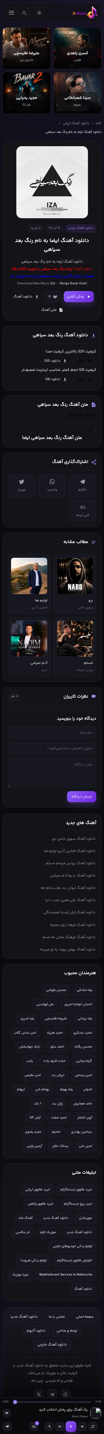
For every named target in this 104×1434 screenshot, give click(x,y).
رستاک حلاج (60, 1146)
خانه (99, 123)
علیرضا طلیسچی (56, 1018)
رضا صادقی (84, 990)
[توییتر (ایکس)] (39, 1394)
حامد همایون (82, 1103)
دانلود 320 (52, 361)
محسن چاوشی (56, 990)
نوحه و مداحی (67, 1331)
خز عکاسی (23, 1232)
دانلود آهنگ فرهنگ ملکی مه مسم (69, 937)
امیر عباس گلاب (25, 1033)
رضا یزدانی (85, 1018)
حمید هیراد (55, 1033)
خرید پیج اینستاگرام (78, 1204)
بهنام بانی (42, 1089)
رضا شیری (27, 1018)
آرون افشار (84, 1117)
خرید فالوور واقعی (40, 1204)
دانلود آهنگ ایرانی (76, 123)
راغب (29, 1061)
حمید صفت (59, 1117)
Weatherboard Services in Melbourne (65, 1274)
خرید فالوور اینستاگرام (76, 1189)
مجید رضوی (33, 1132)
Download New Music (33, 283)
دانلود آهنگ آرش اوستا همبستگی (70, 912)
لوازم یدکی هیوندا (34, 1260)
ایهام (21, 1089)
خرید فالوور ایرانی (37, 1189)
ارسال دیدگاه (82, 796)
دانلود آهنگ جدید (56, 1218)
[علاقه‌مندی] (7, 1413)
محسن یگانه (83, 1046)
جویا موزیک (20, 1274)
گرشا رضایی (84, 1061)
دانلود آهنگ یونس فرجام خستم (71, 863)
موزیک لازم (48, 1232)
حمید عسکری (82, 1033)
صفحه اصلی (85, 1317)
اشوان (87, 1089)
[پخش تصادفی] (49, 1426)
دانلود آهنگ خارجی (52, 1344)
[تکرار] (92, 1426)
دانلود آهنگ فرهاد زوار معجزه (73, 925)
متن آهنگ (49, 310)
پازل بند (57, 1103)
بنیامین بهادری (81, 1132)
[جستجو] (24, 12)
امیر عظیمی (32, 1075)
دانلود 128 (52, 379)
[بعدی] (82, 1426)
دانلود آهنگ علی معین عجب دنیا (70, 900)
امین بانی (85, 1146)
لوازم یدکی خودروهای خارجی (72, 1246)
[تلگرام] (52, 1394)
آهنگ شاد (25, 1218)
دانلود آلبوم (36, 1331)
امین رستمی (83, 1075)
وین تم (37, 1380)
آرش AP (35, 1117)
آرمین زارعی (34, 1146)
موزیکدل (85, 1218)
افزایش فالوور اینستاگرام (74, 1260)
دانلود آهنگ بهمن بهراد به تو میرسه (68, 949)
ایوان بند (57, 1075)
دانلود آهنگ (73, 262)
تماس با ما (57, 1317)
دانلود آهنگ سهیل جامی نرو (74, 839)
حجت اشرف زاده (54, 1061)
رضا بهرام (66, 1089)
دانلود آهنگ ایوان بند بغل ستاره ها (68, 888)
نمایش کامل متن (81, 415)
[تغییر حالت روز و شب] (39, 12)
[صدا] (7, 1426)
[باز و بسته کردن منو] (11, 12)
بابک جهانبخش (29, 1046)
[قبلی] (59, 1426)
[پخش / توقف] (71, 1426)
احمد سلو (57, 1046)
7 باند (37, 1103)
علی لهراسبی (45, 1004)
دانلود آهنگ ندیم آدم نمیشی (73, 875)
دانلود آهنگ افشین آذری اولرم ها (70, 851)
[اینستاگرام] (65, 1394)
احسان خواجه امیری (78, 1004)
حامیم (56, 1132)
